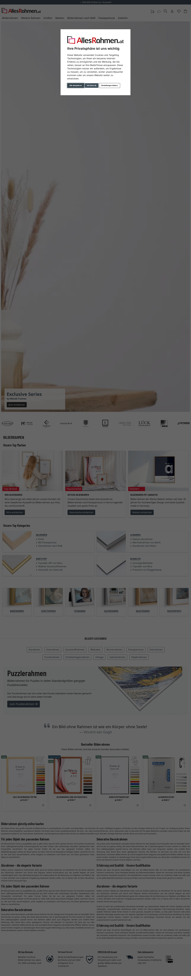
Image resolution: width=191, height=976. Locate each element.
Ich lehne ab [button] (91, 85)
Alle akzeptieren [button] (75, 85)
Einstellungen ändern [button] (109, 85)
